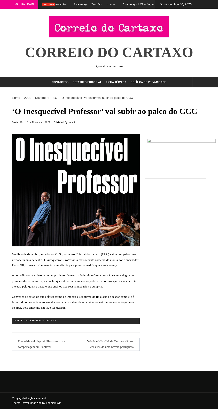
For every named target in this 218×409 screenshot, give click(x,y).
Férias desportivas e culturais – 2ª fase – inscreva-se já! (151, 4)
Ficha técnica (116, 82)
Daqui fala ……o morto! (87, 4)
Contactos (60, 82)
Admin (72, 122)
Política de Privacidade (148, 82)
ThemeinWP (53, 403)
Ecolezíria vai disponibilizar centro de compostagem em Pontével (41, 344)
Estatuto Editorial (87, 82)
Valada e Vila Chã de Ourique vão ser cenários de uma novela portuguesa (110, 344)
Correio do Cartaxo (109, 52)
